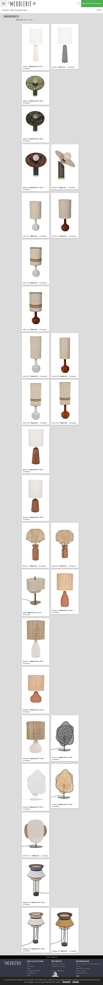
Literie (28, 975)
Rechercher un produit (58, 964)
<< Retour (98, 10)
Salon (28, 964)
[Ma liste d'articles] (78, 3)
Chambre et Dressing (33, 971)
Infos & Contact (80, 971)
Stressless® (30, 966)
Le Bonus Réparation (58, 971)
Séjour (29, 968)
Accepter (75, 982)
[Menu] (3, 3)
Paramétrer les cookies (83, 968)
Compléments (31, 973)
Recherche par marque (58, 966)
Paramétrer (66, 982)
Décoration (6, 10)
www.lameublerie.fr (81, 973)
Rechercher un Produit (92, 3)
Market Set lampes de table (19, 10)
